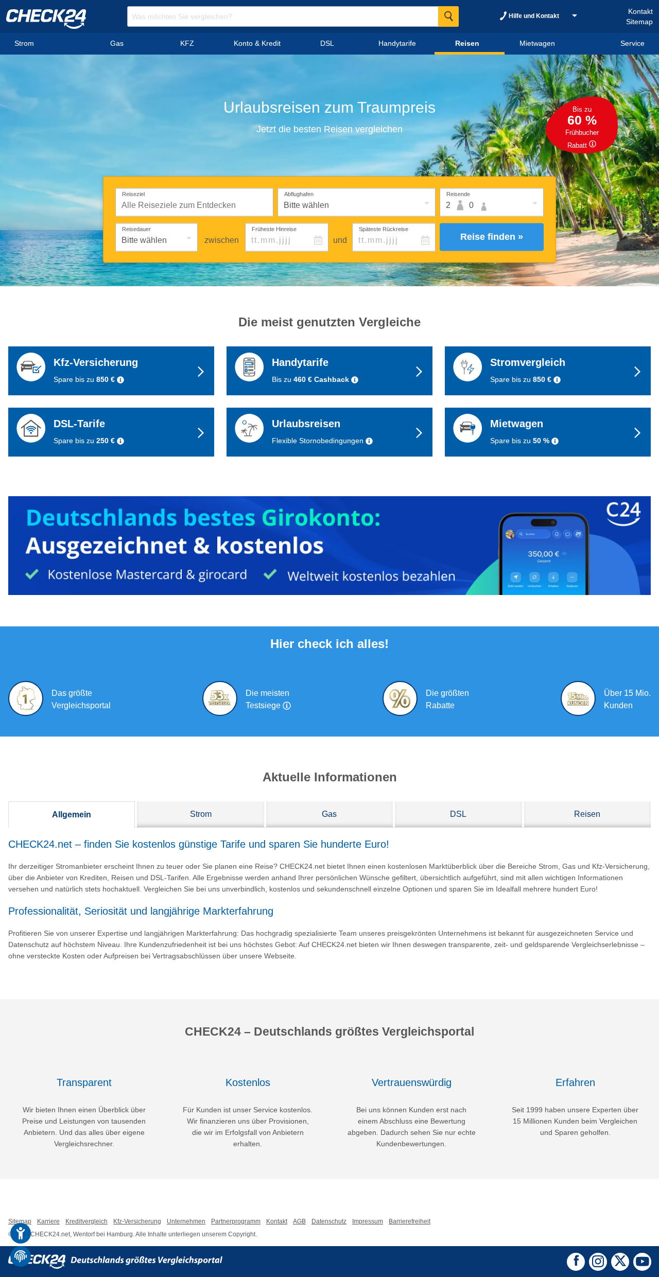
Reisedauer (136, 228)
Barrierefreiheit (409, 1221)
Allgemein (71, 814)
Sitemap (639, 22)
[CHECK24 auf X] (620, 1260)
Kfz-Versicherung (137, 1221)
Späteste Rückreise (383, 228)
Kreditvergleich (86, 1221)
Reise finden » (491, 237)
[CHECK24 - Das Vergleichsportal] (115, 1261)
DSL (458, 814)
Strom (201, 814)
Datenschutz (328, 1221)
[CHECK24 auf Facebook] (576, 1260)
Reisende (458, 193)
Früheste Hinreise (274, 228)
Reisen (587, 814)
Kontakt (640, 11)
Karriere (48, 1221)
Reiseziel (133, 193)
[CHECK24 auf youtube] (642, 1261)
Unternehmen (186, 1221)
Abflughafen (299, 193)
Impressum (367, 1221)
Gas (329, 814)
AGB (299, 1221)
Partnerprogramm (236, 1221)
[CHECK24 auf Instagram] (598, 1260)
